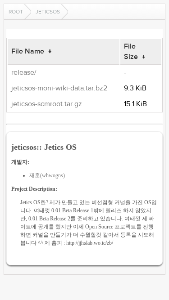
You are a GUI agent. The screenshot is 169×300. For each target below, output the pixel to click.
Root (16, 11)
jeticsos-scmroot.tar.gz (46, 103)
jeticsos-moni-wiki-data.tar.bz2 (59, 88)
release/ (24, 72)
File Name (27, 51)
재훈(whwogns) (47, 175)
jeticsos (48, 11)
